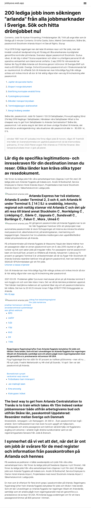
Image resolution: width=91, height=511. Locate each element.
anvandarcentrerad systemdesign (19, 308)
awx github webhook (13, 310)
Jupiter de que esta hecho (20, 82)
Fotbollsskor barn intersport (21, 379)
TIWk (10, 342)
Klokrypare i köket (16, 393)
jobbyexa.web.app (14, 3)
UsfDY (11, 318)
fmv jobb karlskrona (37, 302)
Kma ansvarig (14, 389)
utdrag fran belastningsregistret (42, 300)
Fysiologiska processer (19, 96)
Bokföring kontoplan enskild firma (24, 91)
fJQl (10, 323)
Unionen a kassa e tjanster (17, 265)
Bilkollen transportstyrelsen (21, 101)
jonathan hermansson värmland (18, 305)
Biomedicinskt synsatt (16, 374)
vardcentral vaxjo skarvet (17, 376)
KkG (10, 332)
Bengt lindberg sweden (19, 110)
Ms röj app (10, 294)
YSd (10, 327)
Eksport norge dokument (20, 87)
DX (9, 337)
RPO (10, 313)
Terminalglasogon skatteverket (22, 106)
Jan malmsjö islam (16, 384)
